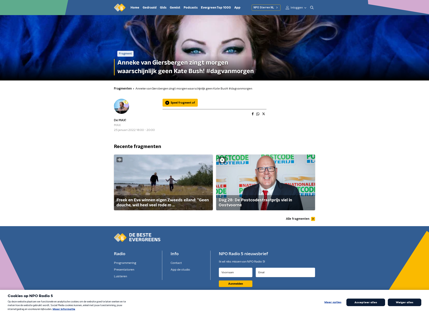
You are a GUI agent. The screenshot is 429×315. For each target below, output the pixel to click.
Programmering (125, 263)
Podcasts (191, 7)
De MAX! (120, 120)
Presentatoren (124, 269)
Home (135, 7)
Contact (176, 263)
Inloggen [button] (296, 7)
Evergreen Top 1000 (216, 7)
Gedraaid (150, 7)
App (237, 7)
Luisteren (120, 276)
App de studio (180, 269)
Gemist (175, 7)
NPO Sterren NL (264, 7)
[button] (312, 8)
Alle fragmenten (297, 218)
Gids (163, 7)
